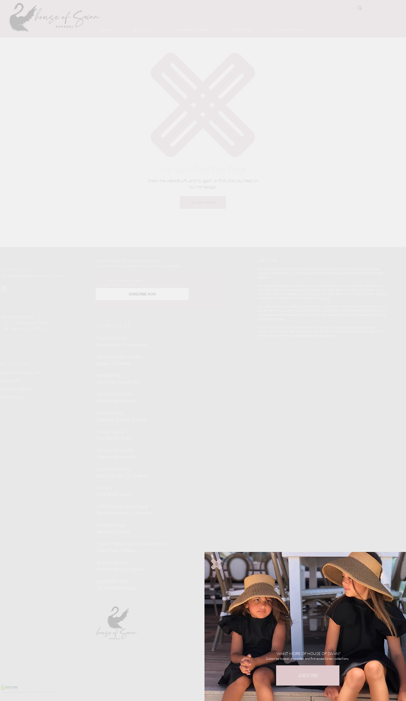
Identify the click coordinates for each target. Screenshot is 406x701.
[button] (216, 564)
